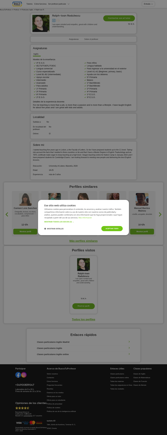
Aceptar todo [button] (112, 228)
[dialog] (83, 217)
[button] (83, 222)
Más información (85, 217)
